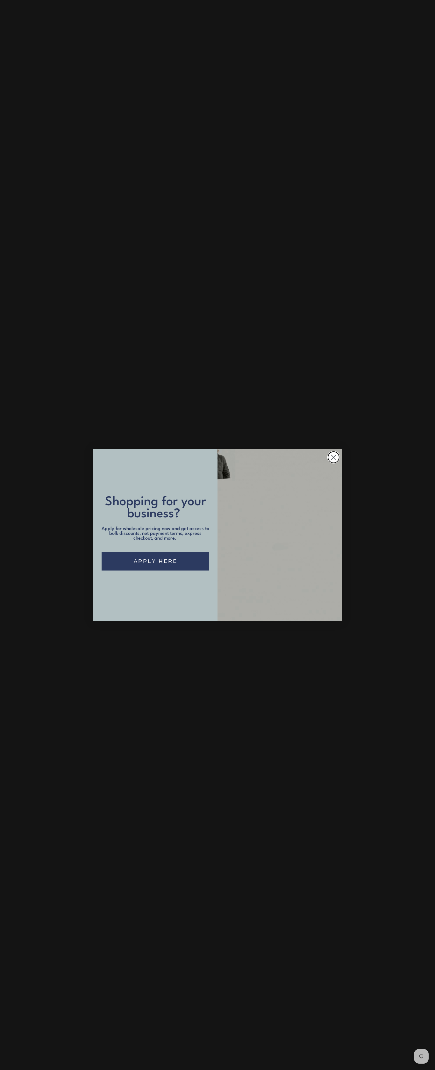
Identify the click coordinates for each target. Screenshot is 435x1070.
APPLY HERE (155, 561)
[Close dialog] (333, 457)
